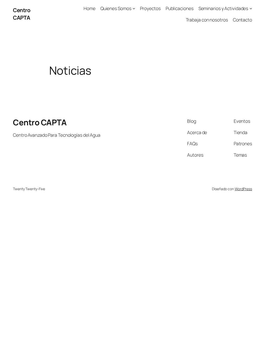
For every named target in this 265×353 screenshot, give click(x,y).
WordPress (243, 188)
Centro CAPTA (21, 13)
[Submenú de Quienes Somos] (133, 8)
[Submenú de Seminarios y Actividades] (250, 8)
